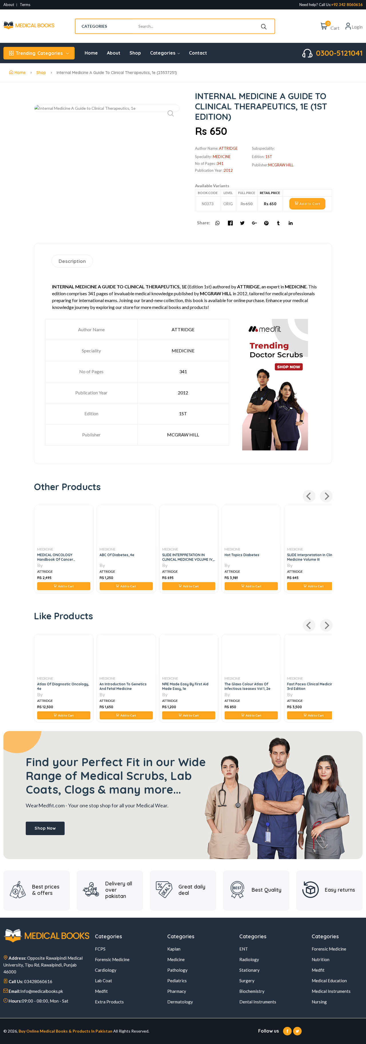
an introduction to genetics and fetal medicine (123, 686)
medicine (221, 156)
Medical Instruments (331, 991)
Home (91, 53)
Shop (135, 53)
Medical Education (329, 980)
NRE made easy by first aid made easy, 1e (185, 686)
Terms (25, 5)
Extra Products (109, 1001)
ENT (243, 948)
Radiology (249, 959)
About (8, 5)
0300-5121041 (339, 53)
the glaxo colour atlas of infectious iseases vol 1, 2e (247, 686)
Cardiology (105, 970)
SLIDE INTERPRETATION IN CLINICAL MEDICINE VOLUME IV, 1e (187, 559)
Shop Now (45, 828)
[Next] (326, 496)
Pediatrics (177, 980)
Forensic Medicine (112, 959)
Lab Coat (103, 980)
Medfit (101, 991)
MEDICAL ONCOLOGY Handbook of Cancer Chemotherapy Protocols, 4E (61, 559)
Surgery (246, 980)
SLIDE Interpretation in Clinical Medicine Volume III (312, 557)
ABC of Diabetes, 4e (117, 555)
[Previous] (309, 496)
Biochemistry (251, 991)
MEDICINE (45, 549)
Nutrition (320, 959)
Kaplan (173, 948)
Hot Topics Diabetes (241, 555)
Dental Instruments (257, 1001)
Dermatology (180, 1001)
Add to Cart (309, 203)
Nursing (319, 1001)
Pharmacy (176, 991)
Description (72, 261)
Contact (198, 53)
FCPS (100, 948)
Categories (39, 53)
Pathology (177, 970)
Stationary (249, 970)
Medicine (176, 959)
